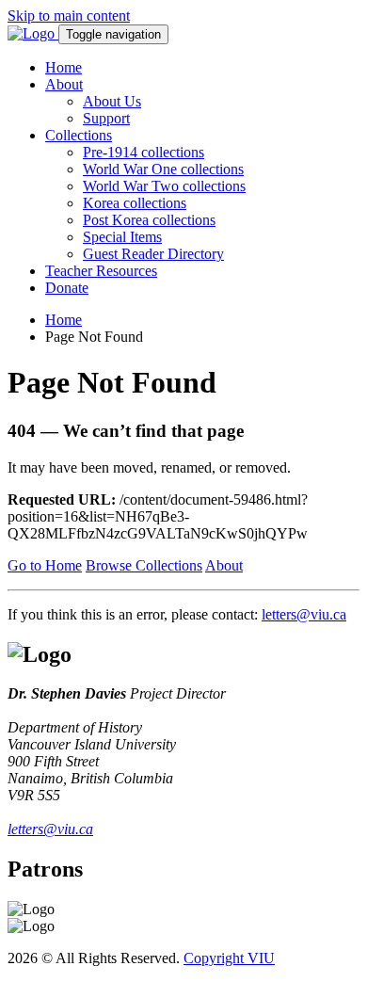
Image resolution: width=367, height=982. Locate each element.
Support (106, 118)
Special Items (122, 237)
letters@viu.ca (304, 614)
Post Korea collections (149, 220)
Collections (78, 135)
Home (63, 67)
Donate (66, 288)
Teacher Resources (101, 271)
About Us (112, 101)
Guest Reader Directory (153, 254)
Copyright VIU (229, 958)
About (64, 84)
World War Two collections (164, 186)
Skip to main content (69, 16)
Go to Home (45, 565)
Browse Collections (144, 565)
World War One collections (163, 169)
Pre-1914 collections (143, 152)
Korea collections (134, 203)
